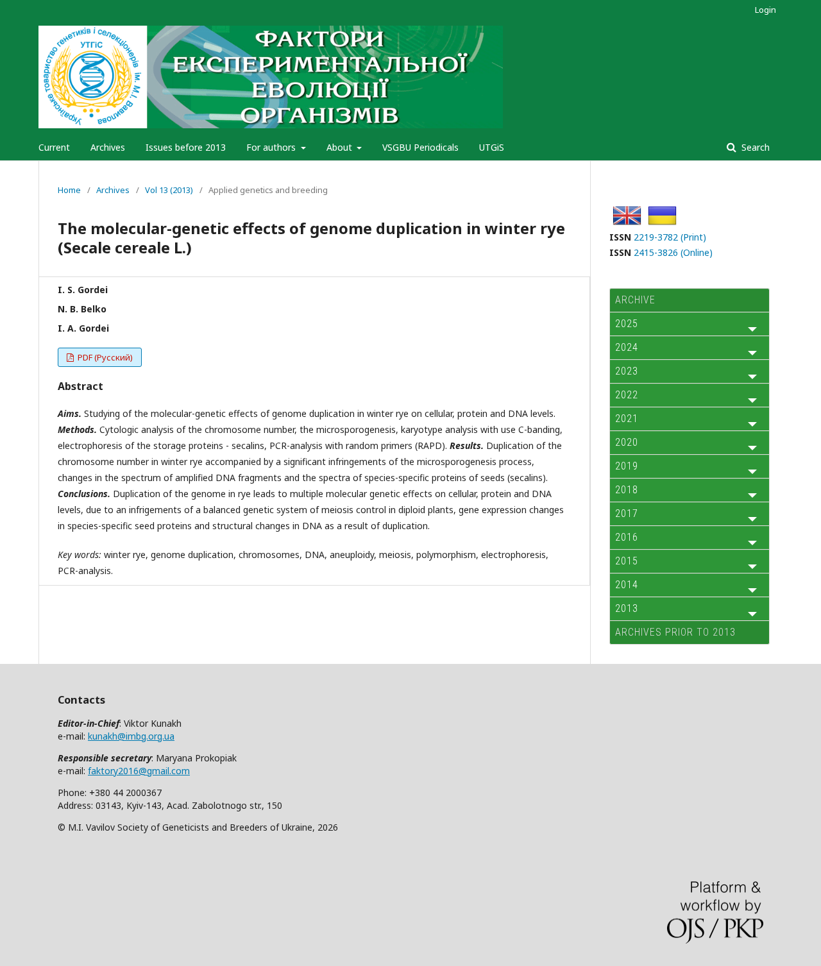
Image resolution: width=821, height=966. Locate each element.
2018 (626, 490)
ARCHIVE (635, 300)
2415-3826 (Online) (673, 252)
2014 (626, 585)
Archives (107, 147)
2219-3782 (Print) (670, 237)
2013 (626, 608)
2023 (626, 371)
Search (754, 147)
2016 (626, 537)
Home (69, 190)
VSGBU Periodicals (420, 147)
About (340, 147)
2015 (626, 561)
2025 (626, 324)
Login (765, 9)
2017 (626, 513)
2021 (626, 418)
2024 (626, 347)
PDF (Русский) (104, 357)
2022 (626, 395)
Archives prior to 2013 (675, 632)
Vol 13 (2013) (169, 190)
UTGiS (491, 147)
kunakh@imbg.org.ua (131, 736)
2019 (626, 466)
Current (54, 147)
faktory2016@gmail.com (139, 771)
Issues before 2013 (186, 147)
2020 (626, 442)
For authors (272, 147)
